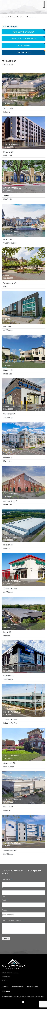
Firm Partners (9, 61)
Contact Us (7, 65)
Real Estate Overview (23, 32)
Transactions (23, 52)
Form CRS (5, 980)
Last (3, 896)
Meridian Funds (32, 987)
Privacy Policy (6, 976)
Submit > (6, 939)
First (3, 888)
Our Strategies (17, 987)
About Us (5, 987)
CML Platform (23, 46)
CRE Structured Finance (23, 39)
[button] (43, 1005)
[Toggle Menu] (44, 4)
